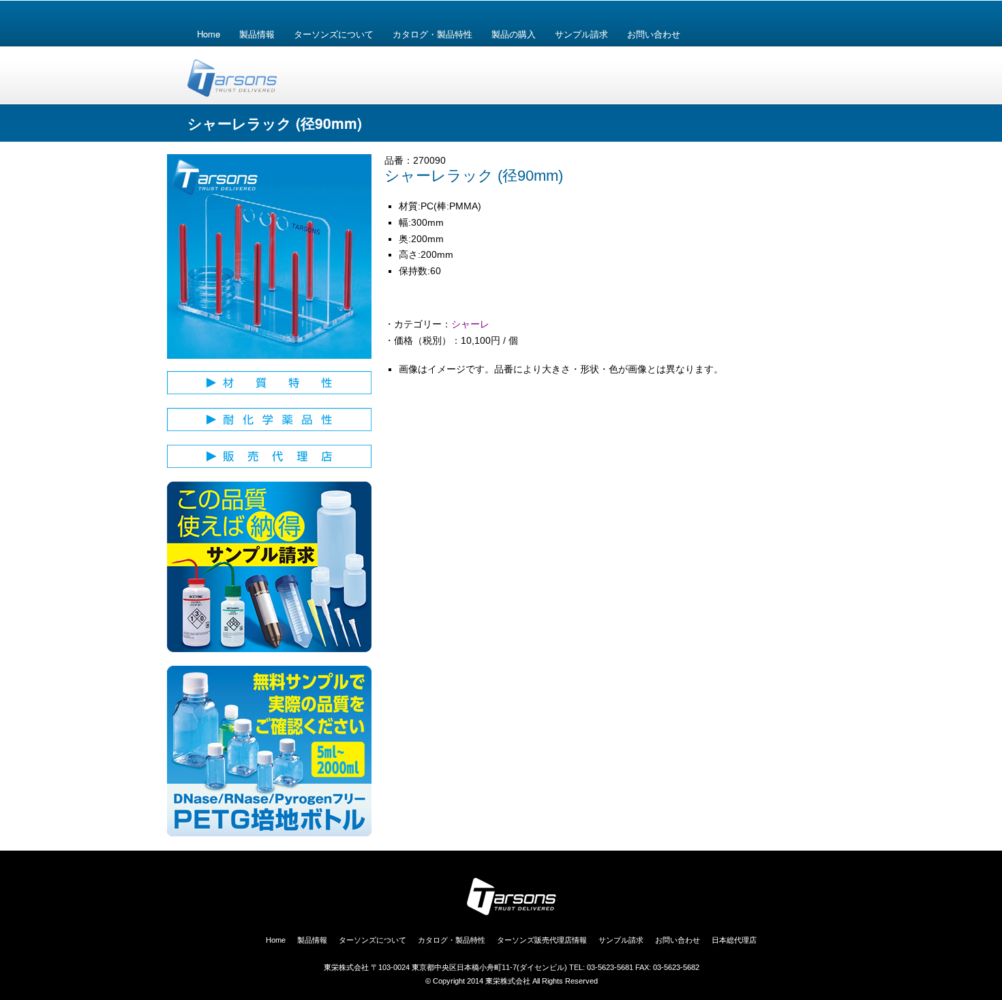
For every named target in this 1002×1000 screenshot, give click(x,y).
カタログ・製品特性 (432, 33)
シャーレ (470, 324)
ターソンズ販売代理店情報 (542, 940)
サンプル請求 (581, 33)
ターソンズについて (334, 33)
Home (208, 33)
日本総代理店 (734, 940)
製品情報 (257, 33)
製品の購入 (513, 33)
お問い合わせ (653, 33)
